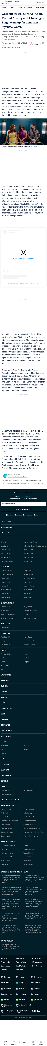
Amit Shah (4, 824)
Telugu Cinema (28, 864)
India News (28, 8)
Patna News (5, 604)
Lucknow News (29, 597)
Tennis (26, 760)
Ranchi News (5, 608)
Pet (2, 680)
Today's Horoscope (7, 843)
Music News (5, 621)
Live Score (4, 557)
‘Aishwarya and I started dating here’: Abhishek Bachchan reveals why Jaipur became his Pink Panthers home (10, 927)
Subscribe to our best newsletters (23, 507)
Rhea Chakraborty (30, 831)
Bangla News (28, 867)
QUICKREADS (6, 786)
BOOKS (3, 769)
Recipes (26, 672)
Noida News (28, 600)
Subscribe (40, 3)
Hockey (3, 760)
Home (4, 8)
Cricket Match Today (30, 553)
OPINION (4, 730)
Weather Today (21, 973)
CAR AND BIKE (6, 741)
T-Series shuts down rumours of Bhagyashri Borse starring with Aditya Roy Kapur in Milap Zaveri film (11, 939)
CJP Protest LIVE (6, 835)
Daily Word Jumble (7, 805)
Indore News (5, 593)
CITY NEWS (5, 577)
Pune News (27, 604)
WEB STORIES (6, 686)
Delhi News (5, 589)
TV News (27, 625)
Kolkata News (5, 597)
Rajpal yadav (28, 824)
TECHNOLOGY (6, 747)
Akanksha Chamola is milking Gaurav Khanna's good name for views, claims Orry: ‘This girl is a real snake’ (33, 901)
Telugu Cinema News (8, 625)
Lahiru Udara (28, 572)
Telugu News (5, 871)
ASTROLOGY (5, 634)
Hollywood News (29, 617)
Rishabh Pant (5, 568)
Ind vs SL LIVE (28, 568)
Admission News (6, 648)
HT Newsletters (37, 973)
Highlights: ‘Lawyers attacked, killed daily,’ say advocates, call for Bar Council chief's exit (10, 957)
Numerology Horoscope (32, 839)
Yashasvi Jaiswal (29, 564)
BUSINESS (4, 697)
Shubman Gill (5, 560)
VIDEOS (4, 708)
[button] (2, 2)
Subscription (5, 977)
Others (3, 764)
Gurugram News (29, 589)
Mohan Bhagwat (29, 820)
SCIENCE (4, 725)
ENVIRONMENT (6, 719)
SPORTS (4, 752)
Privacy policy (6, 973)
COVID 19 (4, 792)
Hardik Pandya (6, 564)
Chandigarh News (7, 585)
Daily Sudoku (5, 801)
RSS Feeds (19, 980)
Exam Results (5, 655)
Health (3, 672)
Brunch (26, 665)
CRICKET (4, 549)
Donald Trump (6, 820)
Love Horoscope (6, 839)
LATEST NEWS (6, 532)
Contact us (20, 969)
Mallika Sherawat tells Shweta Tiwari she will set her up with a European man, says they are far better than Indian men (33, 914)
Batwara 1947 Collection (9, 831)
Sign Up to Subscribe (23, 518)
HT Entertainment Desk (12, 47)
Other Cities (28, 608)
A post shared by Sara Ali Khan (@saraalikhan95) (23, 283)
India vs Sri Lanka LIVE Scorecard (35, 557)
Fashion (3, 668)
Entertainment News (8, 867)
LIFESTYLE (4, 661)
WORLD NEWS (6, 538)
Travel (25, 676)
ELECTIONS (5, 781)
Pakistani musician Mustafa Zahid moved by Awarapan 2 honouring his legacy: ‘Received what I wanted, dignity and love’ (11, 901)
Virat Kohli (4, 827)
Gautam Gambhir (29, 827)
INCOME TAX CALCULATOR (10, 810)
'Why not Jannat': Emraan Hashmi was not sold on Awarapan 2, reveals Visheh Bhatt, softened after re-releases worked (33, 939)
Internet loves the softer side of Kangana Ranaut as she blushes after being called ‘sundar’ (34, 926)
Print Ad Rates (21, 977)
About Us (4, 969)
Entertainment (39, 8)
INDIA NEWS (5, 543)
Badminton (5, 756)
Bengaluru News (6, 581)
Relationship (5, 676)
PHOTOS (4, 702)
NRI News (4, 875)
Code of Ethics (37, 977)
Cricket (19, 8)
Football (26, 756)
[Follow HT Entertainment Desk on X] (23, 47)
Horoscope (5, 638)
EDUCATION (5, 644)
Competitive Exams (7, 651)
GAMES (3, 797)
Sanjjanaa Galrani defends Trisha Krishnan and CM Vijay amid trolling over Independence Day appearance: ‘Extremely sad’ (11, 915)
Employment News (30, 651)
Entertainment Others (31, 629)
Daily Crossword (29, 801)
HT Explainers (28, 875)
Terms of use (36, 969)
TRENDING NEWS (7, 816)
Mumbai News (6, 600)
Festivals (26, 668)
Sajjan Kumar (5, 847)
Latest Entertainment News (14, 883)
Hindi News (27, 871)
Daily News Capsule (8, 512)
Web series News (7, 629)
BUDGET (4, 713)
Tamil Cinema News (30, 621)
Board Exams (28, 648)
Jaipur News (28, 593)
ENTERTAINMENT (7, 614)
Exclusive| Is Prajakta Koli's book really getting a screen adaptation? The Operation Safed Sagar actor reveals (34, 888)
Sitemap (4, 980)
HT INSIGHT (5, 775)
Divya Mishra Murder (31, 847)
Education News (29, 655)
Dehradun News (29, 585)
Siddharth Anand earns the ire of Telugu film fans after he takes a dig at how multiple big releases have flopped (11, 889)
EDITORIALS (5, 736)
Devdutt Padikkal (29, 560)
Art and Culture (6, 665)
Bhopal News (28, 581)
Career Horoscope (30, 835)
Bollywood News (6, 617)
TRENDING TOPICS (8, 852)
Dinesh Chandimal (7, 572)
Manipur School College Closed (34, 843)
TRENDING (5, 691)
